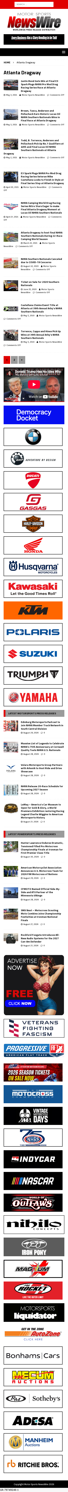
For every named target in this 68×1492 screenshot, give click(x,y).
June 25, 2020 (30, 289)
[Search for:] (34, 4)
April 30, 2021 (12, 187)
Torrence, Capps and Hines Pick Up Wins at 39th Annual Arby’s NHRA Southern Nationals (41, 334)
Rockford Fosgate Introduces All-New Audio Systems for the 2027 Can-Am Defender (40, 938)
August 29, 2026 (30, 732)
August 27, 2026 (30, 821)
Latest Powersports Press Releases (32, 834)
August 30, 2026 (31, 856)
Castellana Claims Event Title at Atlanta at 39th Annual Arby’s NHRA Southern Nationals (41, 308)
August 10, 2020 (31, 266)
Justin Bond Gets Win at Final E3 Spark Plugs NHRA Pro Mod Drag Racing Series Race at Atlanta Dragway (39, 86)
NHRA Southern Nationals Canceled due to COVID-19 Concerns (41, 260)
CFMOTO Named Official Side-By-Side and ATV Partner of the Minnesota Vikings (40, 892)
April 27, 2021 (12, 217)
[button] (63, 52)
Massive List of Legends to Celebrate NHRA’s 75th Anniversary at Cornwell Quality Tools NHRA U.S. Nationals (42, 746)
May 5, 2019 (28, 315)
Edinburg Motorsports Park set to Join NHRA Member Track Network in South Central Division (42, 725)
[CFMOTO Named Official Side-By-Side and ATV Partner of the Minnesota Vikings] (11, 892)
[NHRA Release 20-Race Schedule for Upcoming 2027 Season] (11, 790)
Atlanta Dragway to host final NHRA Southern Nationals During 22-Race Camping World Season (41, 236)
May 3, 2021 (11, 95)
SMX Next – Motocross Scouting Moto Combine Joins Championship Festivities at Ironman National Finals (41, 915)
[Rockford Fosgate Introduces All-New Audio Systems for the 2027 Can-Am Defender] (11, 938)
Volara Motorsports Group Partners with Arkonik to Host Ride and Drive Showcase (41, 768)
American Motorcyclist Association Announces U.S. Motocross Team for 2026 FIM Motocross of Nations (42, 871)
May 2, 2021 (11, 157)
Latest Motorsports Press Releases (32, 713)
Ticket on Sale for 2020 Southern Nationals (40, 283)
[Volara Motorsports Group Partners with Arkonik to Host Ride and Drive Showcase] (11, 768)
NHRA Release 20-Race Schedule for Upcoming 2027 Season (42, 787)
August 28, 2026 (31, 754)
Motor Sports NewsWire (33, 95)
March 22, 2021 (30, 243)
